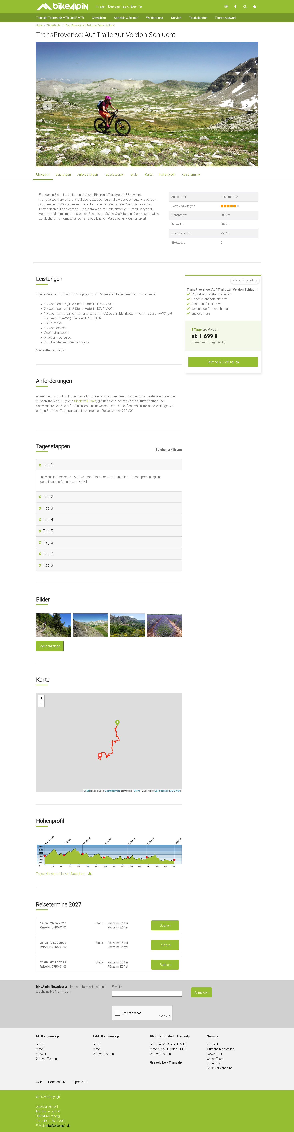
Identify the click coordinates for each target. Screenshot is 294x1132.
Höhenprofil (167, 174)
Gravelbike (99, 18)
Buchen (165, 925)
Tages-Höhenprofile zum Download (60, 874)
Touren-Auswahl (225, 18)
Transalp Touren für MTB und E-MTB (60, 18)
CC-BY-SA (175, 790)
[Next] (247, 105)
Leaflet (87, 790)
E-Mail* (117, 987)
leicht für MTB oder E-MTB (168, 1044)
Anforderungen (87, 174)
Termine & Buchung (220, 362)
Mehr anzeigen (50, 646)
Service (176, 18)
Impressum (79, 1082)
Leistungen (63, 174)
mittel (40, 1049)
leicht (96, 1044)
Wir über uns (154, 18)
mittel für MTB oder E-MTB (168, 1049)
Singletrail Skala (85, 401)
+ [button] (41, 697)
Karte (149, 174)
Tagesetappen (114, 174)
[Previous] (47, 105)
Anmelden (201, 992)
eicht (40, 1044)
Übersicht (42, 174)
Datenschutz (57, 1082)
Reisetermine (191, 174)
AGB (39, 1082)
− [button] (41, 703)
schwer (41, 1054)
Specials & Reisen (126, 18)
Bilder (135, 174)
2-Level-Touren (46, 1059)
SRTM (137, 790)
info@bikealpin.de (58, 1126)
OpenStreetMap (112, 790)
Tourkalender (198, 18)
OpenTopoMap (161, 790)
